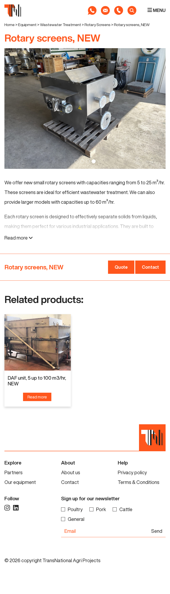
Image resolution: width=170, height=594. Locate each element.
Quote (121, 267)
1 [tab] (76, 161)
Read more (16, 237)
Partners (13, 472)
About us (70, 472)
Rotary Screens (97, 25)
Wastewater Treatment (60, 25)
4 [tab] (94, 161)
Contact (150, 267)
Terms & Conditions (138, 482)
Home (9, 25)
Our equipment (20, 482)
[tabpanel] (85, 108)
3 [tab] (88, 161)
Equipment (27, 25)
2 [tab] (82, 161)
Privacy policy (132, 472)
